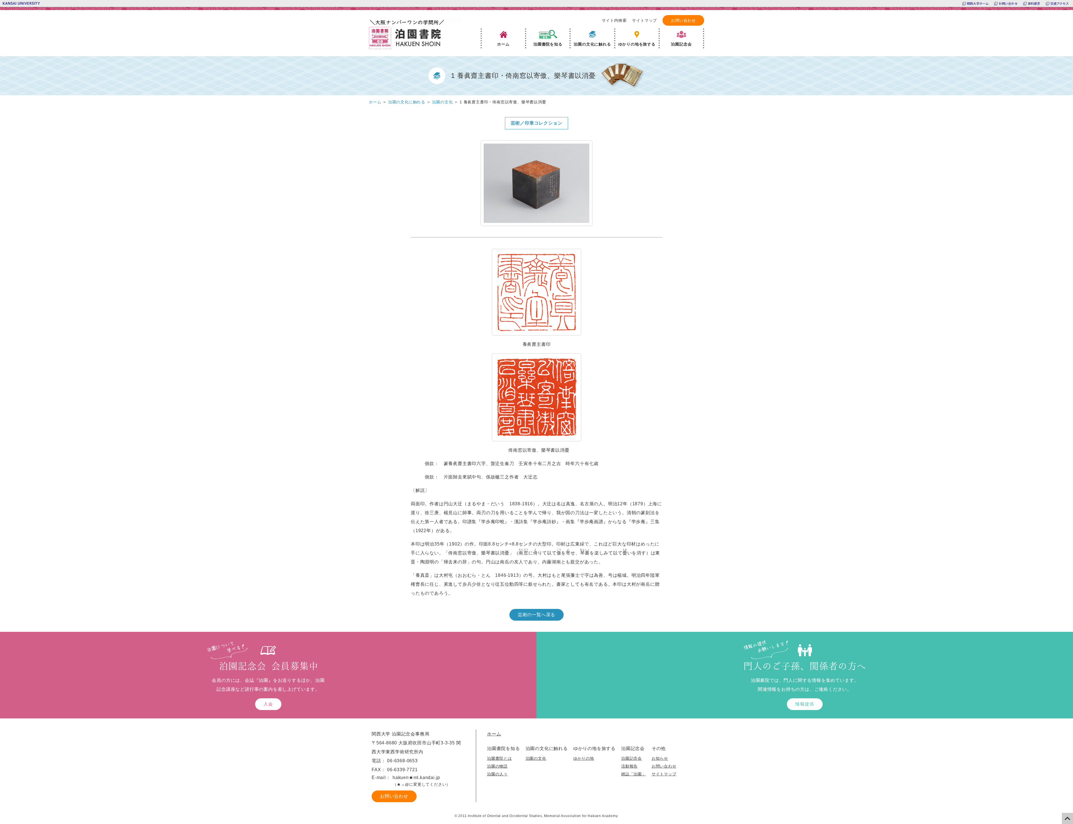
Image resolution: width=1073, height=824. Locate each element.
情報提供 (804, 704)
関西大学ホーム (978, 3)
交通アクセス (1059, 3)
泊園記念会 (633, 748)
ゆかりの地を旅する (594, 748)
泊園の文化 (536, 758)
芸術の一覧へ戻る (536, 614)
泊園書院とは (499, 758)
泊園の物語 (497, 766)
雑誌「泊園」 (633, 774)
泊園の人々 (497, 774)
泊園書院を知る (503, 748)
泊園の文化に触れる (547, 748)
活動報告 (629, 766)
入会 (268, 704)
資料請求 (1034, 3)
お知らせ (660, 758)
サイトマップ (644, 20)
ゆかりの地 (583, 758)
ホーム (494, 734)
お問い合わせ (1008, 3)
